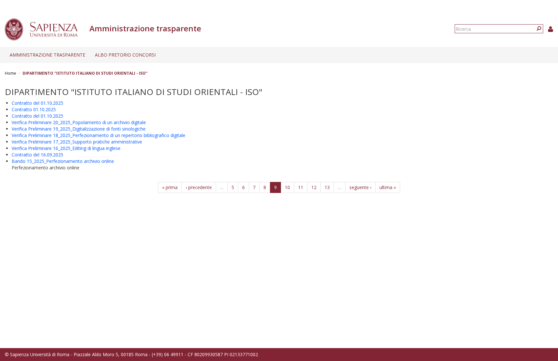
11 (300, 187)
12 (313, 187)
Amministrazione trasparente (47, 55)
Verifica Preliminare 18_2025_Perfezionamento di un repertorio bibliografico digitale (98, 135)
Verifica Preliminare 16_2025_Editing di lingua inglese (66, 148)
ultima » (387, 187)
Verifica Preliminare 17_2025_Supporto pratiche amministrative (77, 142)
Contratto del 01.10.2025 (37, 103)
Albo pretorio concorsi (125, 55)
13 (327, 187)
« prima (170, 187)
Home (10, 73)
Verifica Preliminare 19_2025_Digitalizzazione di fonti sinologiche (79, 129)
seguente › (360, 187)
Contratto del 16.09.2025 (37, 155)
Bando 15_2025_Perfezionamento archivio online (63, 161)
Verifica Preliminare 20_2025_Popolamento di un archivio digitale (79, 122)
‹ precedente (199, 187)
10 (287, 187)
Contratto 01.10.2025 (34, 109)
